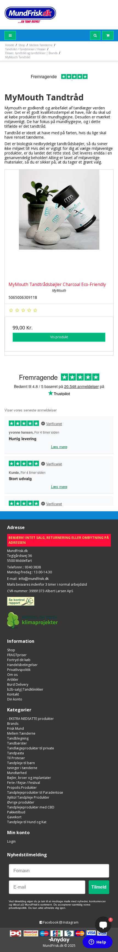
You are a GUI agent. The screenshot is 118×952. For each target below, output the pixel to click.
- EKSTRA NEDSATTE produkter (30, 718)
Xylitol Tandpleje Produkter (28, 797)
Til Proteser (16, 758)
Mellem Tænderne (21, 733)
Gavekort (14, 817)
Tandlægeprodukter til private (30, 748)
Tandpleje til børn (21, 763)
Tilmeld (98, 887)
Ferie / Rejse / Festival (23, 782)
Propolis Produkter (22, 787)
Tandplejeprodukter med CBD (30, 807)
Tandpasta (15, 753)
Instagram (70, 922)
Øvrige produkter (20, 802)
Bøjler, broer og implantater (29, 777)
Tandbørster (17, 743)
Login (11, 841)
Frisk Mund (15, 728)
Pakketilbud (16, 812)
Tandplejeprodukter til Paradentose (35, 792)
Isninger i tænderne (22, 768)
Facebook (50, 922)
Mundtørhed (17, 772)
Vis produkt (59, 337)
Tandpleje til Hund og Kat (26, 822)
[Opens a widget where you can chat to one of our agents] (97, 942)
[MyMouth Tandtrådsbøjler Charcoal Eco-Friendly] (59, 224)
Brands (12, 723)
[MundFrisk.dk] (30, 15)
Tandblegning (18, 738)
